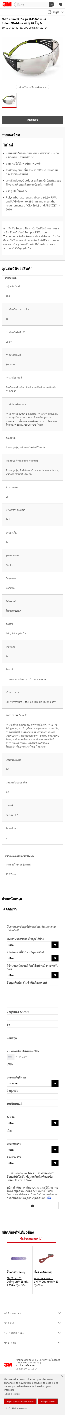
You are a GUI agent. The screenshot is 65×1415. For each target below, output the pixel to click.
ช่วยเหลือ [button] (10, 1342)
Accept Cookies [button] (48, 1401)
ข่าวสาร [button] (9, 1322)
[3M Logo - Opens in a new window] (7, 4)
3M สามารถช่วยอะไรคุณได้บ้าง (25, 939)
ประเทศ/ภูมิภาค (16, 1077)
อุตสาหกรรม (14, 1143)
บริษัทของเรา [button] (12, 1313)
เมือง (9, 1130)
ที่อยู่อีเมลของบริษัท (18, 1012)
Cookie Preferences (25, 1365)
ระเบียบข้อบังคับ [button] (14, 1332)
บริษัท (10, 1064)
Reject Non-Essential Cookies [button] (20, 1401)
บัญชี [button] (55, 12)
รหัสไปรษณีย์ (14, 1104)
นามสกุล (12, 1038)
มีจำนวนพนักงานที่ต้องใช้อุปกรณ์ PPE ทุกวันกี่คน (32, 967)
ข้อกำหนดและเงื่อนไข (28, 1362)
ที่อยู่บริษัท (12, 1091)
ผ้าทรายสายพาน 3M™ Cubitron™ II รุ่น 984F (46, 1282)
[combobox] (10, 1057)
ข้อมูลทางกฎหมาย (25, 1360)
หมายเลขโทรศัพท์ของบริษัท (23, 1051)
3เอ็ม (49, 1198)
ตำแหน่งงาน (14, 1157)
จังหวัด (10, 1117)
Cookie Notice (12, 1393)
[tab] (31, 1239)
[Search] (51, 4)
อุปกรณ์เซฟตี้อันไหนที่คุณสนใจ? (25, 952)
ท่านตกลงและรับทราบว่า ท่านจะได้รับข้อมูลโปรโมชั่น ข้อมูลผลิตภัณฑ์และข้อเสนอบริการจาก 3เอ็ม (31, 1176)
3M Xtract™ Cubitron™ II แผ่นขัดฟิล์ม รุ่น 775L (17, 1282)
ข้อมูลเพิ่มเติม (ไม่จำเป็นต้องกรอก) (27, 982)
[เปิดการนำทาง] (60, 4)
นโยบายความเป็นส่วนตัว (48, 1360)
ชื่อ (8, 1025)
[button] (15, 1408)
